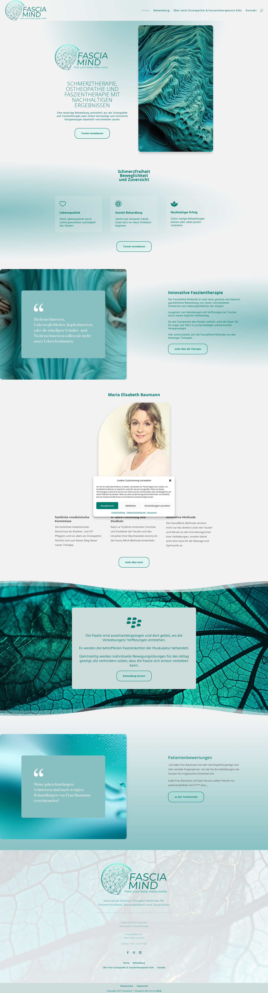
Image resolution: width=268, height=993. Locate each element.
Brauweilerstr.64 (134, 934)
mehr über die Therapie (188, 348)
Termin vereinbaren (92, 133)
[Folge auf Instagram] (140, 952)
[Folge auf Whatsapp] (134, 952)
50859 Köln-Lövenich (134, 937)
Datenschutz (126, 985)
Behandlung (162, 10)
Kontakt (251, 10)
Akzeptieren (107, 505)
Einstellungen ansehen (157, 505)
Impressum (152, 512)
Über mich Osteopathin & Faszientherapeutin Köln (208, 10)
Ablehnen (130, 505)
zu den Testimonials (186, 796)
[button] (170, 480)
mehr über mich (134, 562)
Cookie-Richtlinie (118, 512)
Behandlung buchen (134, 675)
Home (146, 10)
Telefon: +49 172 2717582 (134, 943)
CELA (158, 990)
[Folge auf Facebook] (127, 952)
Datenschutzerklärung (136, 512)
